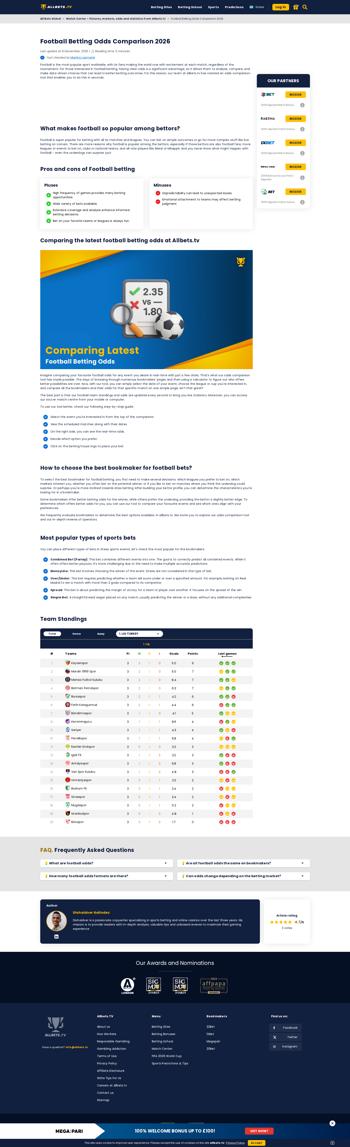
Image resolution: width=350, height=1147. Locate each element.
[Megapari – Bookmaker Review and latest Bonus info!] (302, 177)
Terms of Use (107, 1056)
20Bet (211, 1049)
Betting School (190, 7)
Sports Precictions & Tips (170, 1063)
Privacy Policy (107, 1063)
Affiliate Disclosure (111, 1071)
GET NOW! (259, 1131)
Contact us (105, 1093)
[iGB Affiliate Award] (128, 985)
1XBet (210, 1034)
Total (52, 634)
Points (193, 654)
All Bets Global (50, 18)
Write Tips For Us (109, 1078)
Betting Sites (161, 7)
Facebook (290, 1028)
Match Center (162, 1049)
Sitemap (103, 1100)
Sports (213, 7)
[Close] (332, 1123)
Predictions (234, 7)
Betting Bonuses (164, 1034)
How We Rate (106, 1034)
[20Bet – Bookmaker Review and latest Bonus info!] (302, 202)
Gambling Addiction (111, 1049)
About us (103, 1027)
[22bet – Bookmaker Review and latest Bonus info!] (302, 105)
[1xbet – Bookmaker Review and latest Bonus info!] (302, 153)
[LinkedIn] (56, 937)
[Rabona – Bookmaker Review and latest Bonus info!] (302, 129)
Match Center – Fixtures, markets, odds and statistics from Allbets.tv (116, 18)
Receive (296, 95)
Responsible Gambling (113, 1041)
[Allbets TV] (57, 7)
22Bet (211, 1027)
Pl (127, 654)
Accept (256, 1143)
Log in (280, 7)
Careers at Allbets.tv (112, 1085)
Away (101, 634)
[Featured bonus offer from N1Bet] (296, 7)
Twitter (292, 1037)
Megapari (213, 1041)
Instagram (290, 1046)
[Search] (305, 7)
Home (77, 634)
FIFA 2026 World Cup (167, 1056)
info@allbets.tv (77, 1047)
